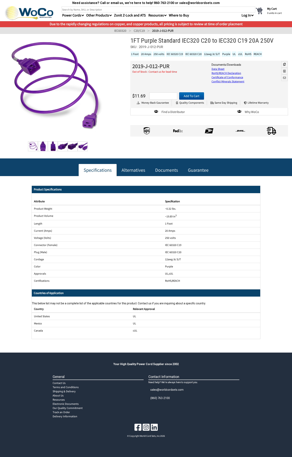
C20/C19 (139, 31)
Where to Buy (179, 15)
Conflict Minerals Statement (228, 81)
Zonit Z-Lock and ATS (130, 15)
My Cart (272, 9)
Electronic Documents (66, 404)
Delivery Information (65, 416)
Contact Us (59, 383)
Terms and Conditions (66, 387)
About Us (58, 395)
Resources (59, 399)
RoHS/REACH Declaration (226, 73)
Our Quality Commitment (68, 408)
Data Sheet (218, 69)
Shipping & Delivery (64, 391)
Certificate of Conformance (227, 77)
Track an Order (61, 412)
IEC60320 (120, 31)
